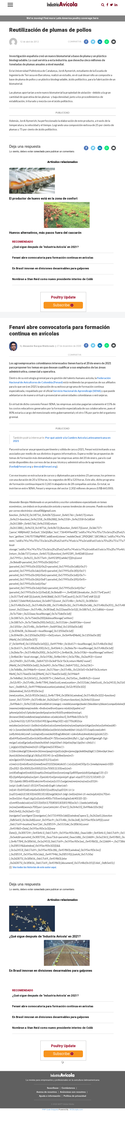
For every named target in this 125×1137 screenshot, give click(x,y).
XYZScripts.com (76, 1109)
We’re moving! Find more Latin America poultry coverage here (62, 18)
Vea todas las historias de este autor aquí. (34, 867)
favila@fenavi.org (20, 466)
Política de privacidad (75, 1096)
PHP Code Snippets (50, 1109)
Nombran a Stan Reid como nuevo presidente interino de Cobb (52, 279)
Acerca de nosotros (46, 1092)
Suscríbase (53, 1088)
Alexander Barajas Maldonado (39, 346)
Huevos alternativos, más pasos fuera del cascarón (45, 233)
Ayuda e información (50, 1096)
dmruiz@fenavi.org (45, 466)
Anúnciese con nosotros (73, 1092)
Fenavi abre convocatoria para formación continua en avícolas (52, 258)
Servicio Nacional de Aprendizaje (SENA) (77, 390)
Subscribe (61, 305)
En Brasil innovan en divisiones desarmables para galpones (50, 268)
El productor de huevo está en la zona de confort (43, 198)
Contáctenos (68, 1088)
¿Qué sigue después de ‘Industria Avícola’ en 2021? (45, 247)
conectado (39, 151)
